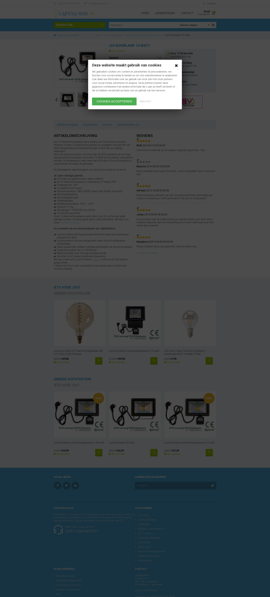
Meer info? (145, 101)
